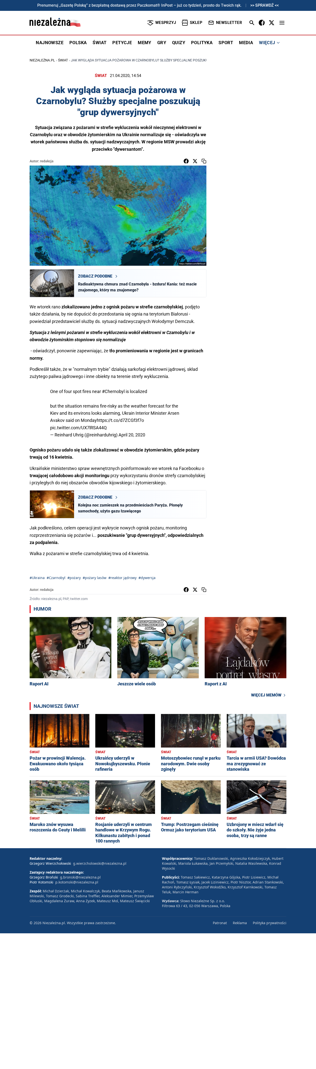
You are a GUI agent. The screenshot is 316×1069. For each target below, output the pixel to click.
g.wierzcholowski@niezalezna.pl (99, 863)
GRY (161, 42)
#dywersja (147, 577)
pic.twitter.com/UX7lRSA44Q (78, 427)
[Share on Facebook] (186, 161)
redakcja (47, 161)
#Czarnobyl (56, 577)
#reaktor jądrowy (122, 577)
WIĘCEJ (267, 42)
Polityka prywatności (269, 922)
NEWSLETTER (229, 22)
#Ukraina (37, 577)
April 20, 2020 (131, 434)
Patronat (220, 922)
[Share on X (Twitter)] (195, 161)
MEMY (144, 42)
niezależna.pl (42, 60)
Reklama (240, 922)
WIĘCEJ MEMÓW (266, 695)
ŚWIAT (99, 42)
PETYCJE (122, 42)
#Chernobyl (113, 391)
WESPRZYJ (165, 22)
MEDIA (246, 42)
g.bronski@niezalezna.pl (80, 877)
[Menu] (281, 22)
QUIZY (178, 42)
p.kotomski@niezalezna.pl (76, 882)
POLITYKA (202, 42)
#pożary (74, 577)
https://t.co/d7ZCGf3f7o (120, 420)
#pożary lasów (94, 577)
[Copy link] (203, 161)
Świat (63, 60)
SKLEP (196, 22)
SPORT (225, 42)
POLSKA (78, 42)
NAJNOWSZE (49, 42)
